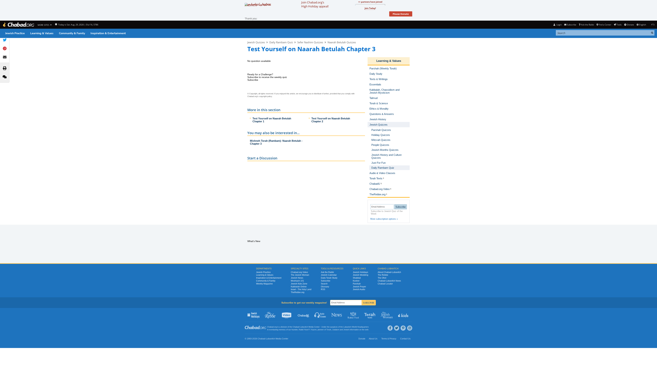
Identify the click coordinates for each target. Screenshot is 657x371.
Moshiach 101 (297, 281)
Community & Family (72, 33)
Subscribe (325, 281)
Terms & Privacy (388, 339)
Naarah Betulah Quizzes (342, 42)
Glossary (325, 286)
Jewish (346, 330)
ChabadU (303, 315)
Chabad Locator (385, 284)
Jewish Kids (403, 315)
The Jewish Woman (300, 275)
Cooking (353, 315)
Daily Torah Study (329, 278)
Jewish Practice (15, 33)
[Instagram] (409, 328)
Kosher (356, 281)
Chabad (296, 327)
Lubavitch (304, 327)
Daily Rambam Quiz (281, 42)
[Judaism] (18, 25)
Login (558, 24)
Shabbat (357, 278)
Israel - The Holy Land (301, 289)
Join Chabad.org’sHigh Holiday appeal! (315, 4)
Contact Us (405, 339)
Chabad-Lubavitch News (389, 281)
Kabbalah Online (299, 286)
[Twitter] (396, 328)
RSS (323, 289)
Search (324, 284)
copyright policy (265, 96)
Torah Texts (370, 315)
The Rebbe (383, 275)
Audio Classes (320, 315)
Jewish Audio (359, 289)
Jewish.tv (287, 315)
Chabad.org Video (299, 272)
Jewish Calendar (329, 275)
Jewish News (297, 278)
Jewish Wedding (360, 275)
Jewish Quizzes (256, 42)
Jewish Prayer (359, 286)
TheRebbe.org (297, 292)
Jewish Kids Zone (299, 284)
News (337, 315)
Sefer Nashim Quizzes (310, 42)
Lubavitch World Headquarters (356, 327)
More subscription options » (384, 219)
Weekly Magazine (264, 284)
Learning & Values (41, 33)
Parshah (357, 284)
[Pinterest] (403, 328)
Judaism (335, 330)
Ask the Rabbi (587, 24)
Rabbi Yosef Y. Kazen (308, 330)
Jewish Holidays (360, 272)
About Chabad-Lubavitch (389, 272)
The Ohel (382, 278)
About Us (373, 339)
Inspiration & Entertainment (108, 33)
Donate (630, 24)
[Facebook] (390, 328)
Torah (328, 330)
